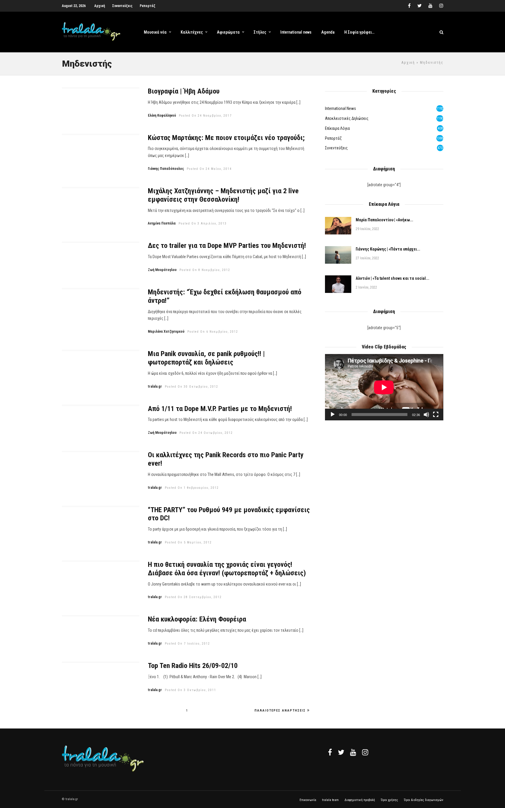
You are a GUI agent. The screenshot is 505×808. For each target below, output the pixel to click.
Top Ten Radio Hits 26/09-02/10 (193, 666)
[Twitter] (341, 752)
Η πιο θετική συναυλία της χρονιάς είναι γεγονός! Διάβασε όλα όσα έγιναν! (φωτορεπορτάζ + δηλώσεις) (227, 568)
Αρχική (99, 6)
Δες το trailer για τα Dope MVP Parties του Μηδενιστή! (227, 245)
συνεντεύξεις (336, 148)
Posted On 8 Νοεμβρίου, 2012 (204, 270)
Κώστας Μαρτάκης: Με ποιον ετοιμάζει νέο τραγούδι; (226, 138)
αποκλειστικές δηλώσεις (347, 118)
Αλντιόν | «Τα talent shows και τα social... (392, 278)
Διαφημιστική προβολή (360, 800)
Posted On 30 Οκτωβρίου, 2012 (191, 386)
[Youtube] (430, 6)
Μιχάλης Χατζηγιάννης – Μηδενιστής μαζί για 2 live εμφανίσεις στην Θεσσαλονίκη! (223, 195)
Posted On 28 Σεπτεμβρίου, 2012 (193, 597)
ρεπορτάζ (333, 138)
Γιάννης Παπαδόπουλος (166, 169)
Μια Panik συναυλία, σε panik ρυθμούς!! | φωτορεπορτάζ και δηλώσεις (206, 358)
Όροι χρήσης (389, 800)
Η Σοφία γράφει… (359, 32)
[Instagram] (441, 6)
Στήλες (260, 32)
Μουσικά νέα (155, 32)
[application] (384, 387)
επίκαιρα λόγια (337, 128)
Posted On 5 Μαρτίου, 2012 (188, 542)
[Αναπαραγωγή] (332, 414)
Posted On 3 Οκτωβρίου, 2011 (190, 690)
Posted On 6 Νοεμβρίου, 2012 (212, 331)
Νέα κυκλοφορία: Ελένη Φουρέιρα (197, 619)
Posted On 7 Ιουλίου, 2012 (187, 643)
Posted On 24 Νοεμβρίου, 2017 (205, 115)
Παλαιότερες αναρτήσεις (280, 710)
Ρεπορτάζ (147, 6)
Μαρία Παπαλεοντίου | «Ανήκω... (384, 219)
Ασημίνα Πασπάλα (162, 223)
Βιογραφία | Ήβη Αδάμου (183, 91)
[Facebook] (330, 752)
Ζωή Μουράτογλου (162, 270)
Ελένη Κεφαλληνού (162, 115)
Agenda (328, 32)
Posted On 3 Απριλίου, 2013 (203, 223)
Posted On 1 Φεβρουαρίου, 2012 (192, 487)
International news (296, 32)
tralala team (330, 800)
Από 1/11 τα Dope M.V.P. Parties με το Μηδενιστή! (220, 409)
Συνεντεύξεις (122, 6)
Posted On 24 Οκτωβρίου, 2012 (206, 432)
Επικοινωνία (308, 800)
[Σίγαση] (426, 414)
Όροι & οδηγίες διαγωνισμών (423, 800)
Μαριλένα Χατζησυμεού (166, 331)
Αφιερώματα (228, 32)
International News (340, 108)
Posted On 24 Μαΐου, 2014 (209, 168)
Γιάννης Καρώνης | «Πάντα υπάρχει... (388, 249)
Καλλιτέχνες (192, 32)
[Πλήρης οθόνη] (436, 414)
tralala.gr (155, 386)
